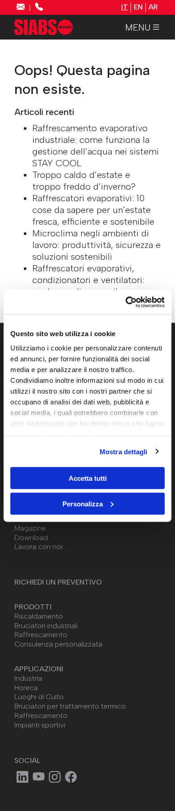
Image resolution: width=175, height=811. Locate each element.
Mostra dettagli (124, 451)
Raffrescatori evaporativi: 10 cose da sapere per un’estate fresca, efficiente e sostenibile (93, 210)
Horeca (26, 687)
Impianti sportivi (39, 725)
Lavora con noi (38, 546)
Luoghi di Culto (39, 696)
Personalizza (82, 503)
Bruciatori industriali (46, 625)
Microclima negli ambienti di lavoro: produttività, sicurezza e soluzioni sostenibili (96, 245)
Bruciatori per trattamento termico (70, 706)
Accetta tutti (88, 478)
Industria (28, 678)
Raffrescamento (40, 634)
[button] (143, 27)
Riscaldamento (38, 616)
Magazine (30, 528)
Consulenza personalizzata (58, 644)
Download (31, 537)
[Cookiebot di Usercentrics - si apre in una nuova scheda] (126, 302)
